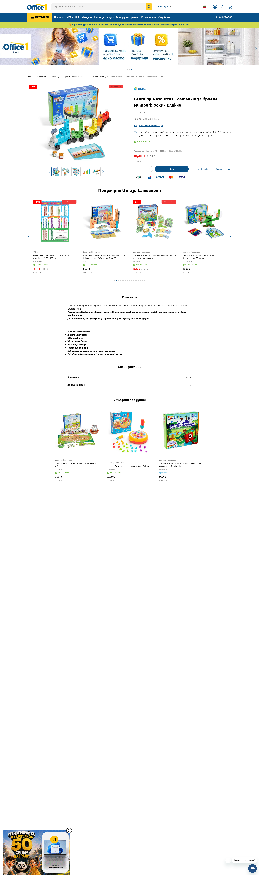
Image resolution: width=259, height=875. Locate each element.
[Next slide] (103, 171)
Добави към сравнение (211, 169)
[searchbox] (101, 6)
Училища (56, 77)
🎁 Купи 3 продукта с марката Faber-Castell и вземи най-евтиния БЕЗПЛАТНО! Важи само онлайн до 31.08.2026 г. (129, 24)
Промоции (59, 17)
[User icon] (215, 6)
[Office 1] (37, 7)
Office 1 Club (73, 17)
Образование (42, 77)
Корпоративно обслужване (155, 17)
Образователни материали (76, 77)
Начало (30, 77)
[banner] (129, 46)
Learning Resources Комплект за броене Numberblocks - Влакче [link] (136, 77)
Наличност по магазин (151, 125)
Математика (98, 77)
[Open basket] (230, 6)
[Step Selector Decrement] (137, 169)
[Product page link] (55, 222)
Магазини (87, 17)
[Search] (149, 6)
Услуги (110, 17)
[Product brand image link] (140, 89)
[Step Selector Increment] (150, 169)
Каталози (99, 17)
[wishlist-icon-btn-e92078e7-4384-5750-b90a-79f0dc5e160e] (229, 169)
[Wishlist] (222, 6)
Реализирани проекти (127, 17)
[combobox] (164, 6)
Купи (171, 169)
